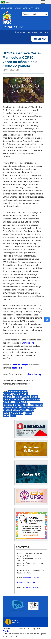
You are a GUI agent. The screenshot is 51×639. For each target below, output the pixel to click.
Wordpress (8, 631)
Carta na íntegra (20, 364)
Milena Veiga (19, 410)
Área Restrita (20, 32)
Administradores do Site (38, 32)
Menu (41, 39)
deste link (17, 367)
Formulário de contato (26, 582)
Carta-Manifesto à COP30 (20, 398)
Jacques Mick (21, 404)
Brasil (8, 2)
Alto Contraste (20, 8)
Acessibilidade (6, 8)
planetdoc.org (26, 342)
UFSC (13, 415)
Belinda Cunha (21, 396)
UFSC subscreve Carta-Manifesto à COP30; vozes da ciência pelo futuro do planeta (22, 59)
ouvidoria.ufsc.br (33, 587)
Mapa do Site (34, 8)
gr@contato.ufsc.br (31, 577)
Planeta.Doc (17, 412)
